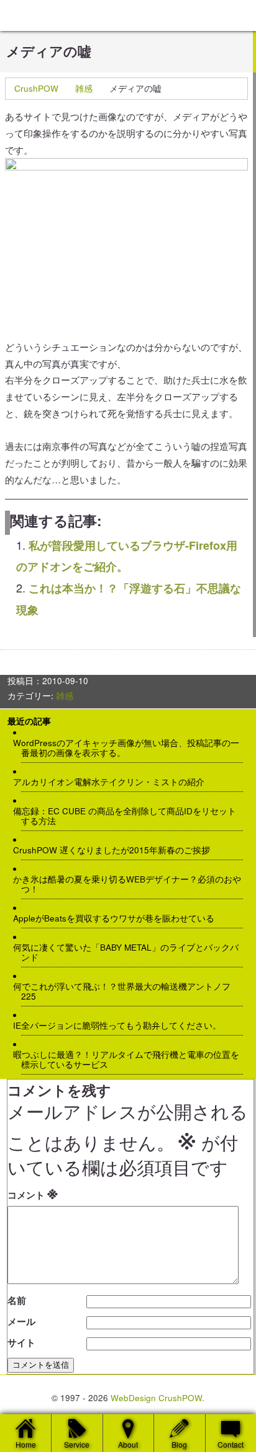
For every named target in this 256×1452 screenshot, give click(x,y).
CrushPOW (36, 88)
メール (21, 1321)
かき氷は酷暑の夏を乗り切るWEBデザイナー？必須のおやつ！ (131, 884)
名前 (16, 1300)
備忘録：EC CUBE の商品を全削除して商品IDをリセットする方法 (128, 816)
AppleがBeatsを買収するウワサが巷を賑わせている (117, 918)
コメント (32, 1192)
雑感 (84, 88)
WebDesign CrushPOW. (157, 1398)
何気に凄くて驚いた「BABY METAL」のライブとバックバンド (130, 952)
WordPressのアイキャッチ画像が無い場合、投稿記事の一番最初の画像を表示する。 (130, 748)
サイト (21, 1342)
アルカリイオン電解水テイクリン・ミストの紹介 (112, 782)
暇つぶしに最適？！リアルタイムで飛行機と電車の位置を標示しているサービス (130, 1060)
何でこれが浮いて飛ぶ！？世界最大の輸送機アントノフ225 (126, 991)
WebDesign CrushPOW (93, 15)
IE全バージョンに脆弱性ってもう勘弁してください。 (121, 1026)
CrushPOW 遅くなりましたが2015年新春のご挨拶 (115, 850)
